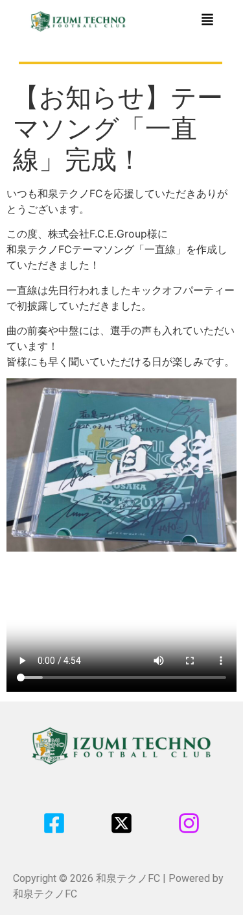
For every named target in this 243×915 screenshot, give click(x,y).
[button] (207, 20)
